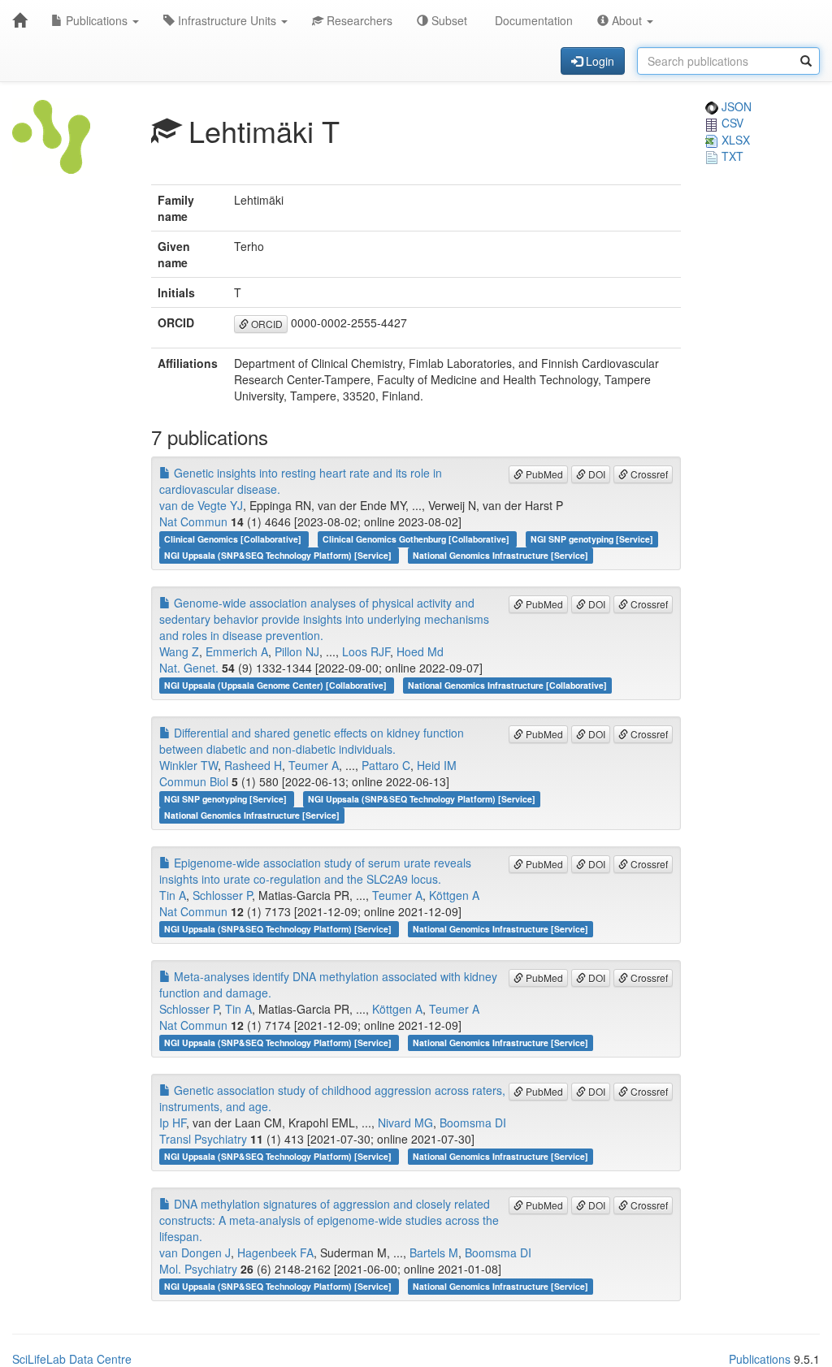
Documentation (532, 20)
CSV (730, 123)
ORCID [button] (266, 324)
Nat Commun (193, 521)
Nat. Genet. (189, 668)
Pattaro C (386, 765)
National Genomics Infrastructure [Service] (500, 555)
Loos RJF (366, 651)
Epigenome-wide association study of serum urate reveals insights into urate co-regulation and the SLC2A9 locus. (315, 870)
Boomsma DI (473, 1122)
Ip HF (172, 1122)
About (627, 20)
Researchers (357, 20)
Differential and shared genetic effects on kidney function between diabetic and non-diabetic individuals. (311, 741)
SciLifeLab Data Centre (72, 1359)
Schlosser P (222, 895)
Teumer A (313, 765)
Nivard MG (405, 1122)
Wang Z (179, 651)
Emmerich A (237, 651)
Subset (447, 20)
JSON (735, 106)
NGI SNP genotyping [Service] (592, 539)
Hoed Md (420, 651)
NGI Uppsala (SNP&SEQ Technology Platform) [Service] (279, 555)
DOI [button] (595, 474)
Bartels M (434, 1252)
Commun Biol (193, 781)
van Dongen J (195, 1252)
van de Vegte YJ (201, 505)
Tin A (172, 895)
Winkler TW (188, 765)
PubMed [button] (543, 474)
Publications (97, 20)
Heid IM (437, 765)
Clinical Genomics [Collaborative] (234, 539)
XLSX (734, 140)
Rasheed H (253, 765)
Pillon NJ (297, 651)
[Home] (19, 20)
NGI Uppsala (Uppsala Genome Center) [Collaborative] (276, 685)
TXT (730, 156)
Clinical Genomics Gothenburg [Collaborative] (417, 539)
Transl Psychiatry (203, 1139)
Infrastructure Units (227, 20)
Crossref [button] (648, 474)
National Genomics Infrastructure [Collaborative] (507, 685)
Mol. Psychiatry (198, 1269)
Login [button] (598, 61)
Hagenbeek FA (275, 1252)
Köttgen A (454, 895)
